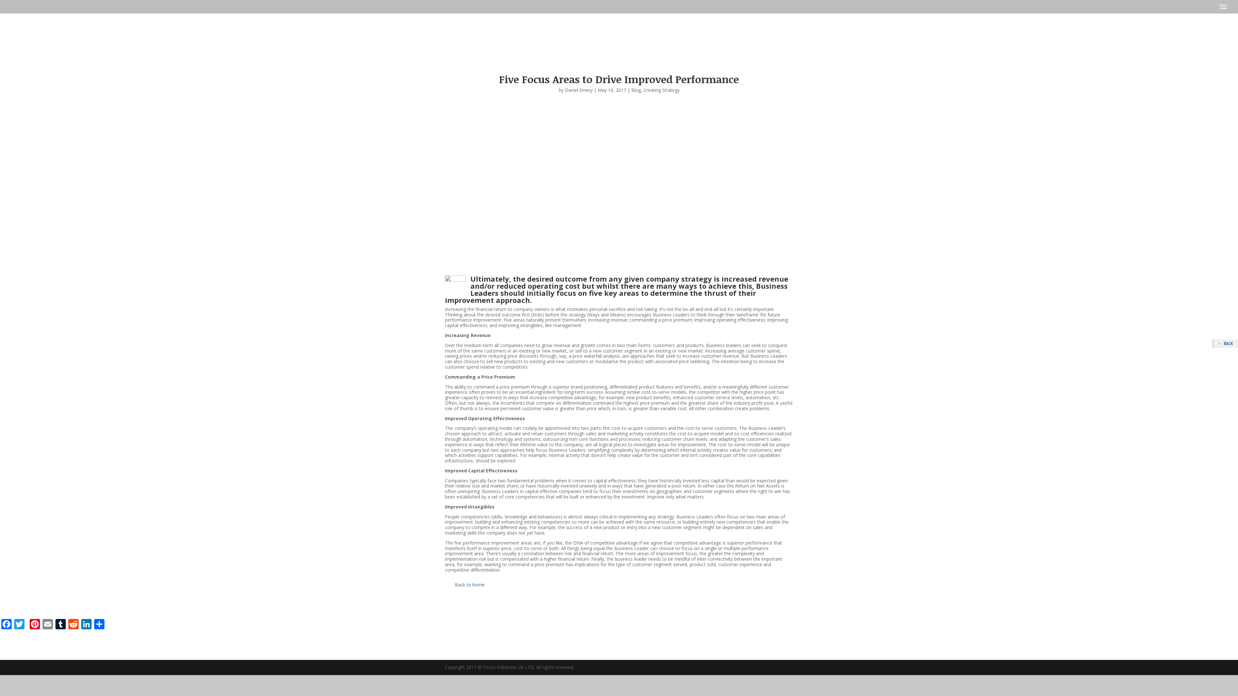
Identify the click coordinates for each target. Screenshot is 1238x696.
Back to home (470, 585)
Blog (636, 90)
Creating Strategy (662, 90)
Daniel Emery (579, 90)
